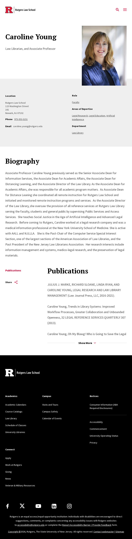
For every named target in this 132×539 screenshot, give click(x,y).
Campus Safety (50, 411)
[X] (22, 506)
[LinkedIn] (54, 506)
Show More (85, 343)
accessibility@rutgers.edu (31, 524)
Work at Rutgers (13, 464)
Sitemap (120, 531)
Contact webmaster (104, 531)
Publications (13, 270)
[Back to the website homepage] (20, 10)
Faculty (75, 102)
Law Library (78, 132)
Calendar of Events (52, 418)
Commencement (98, 428)
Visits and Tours (50, 404)
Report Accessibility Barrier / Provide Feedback (86, 524)
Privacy (93, 442)
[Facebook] (7, 506)
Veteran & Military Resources (20, 485)
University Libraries (15, 432)
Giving (8, 471)
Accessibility (96, 422)
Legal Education (97, 115)
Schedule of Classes (15, 425)
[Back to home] (28, 373)
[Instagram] (69, 506)
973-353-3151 (21, 119)
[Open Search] (117, 10)
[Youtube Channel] (38, 506)
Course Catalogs (13, 411)
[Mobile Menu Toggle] (125, 10)
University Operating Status (104, 435)
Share (8, 282)
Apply (8, 458)
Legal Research (80, 115)
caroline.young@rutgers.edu (27, 126)
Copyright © (14, 531)
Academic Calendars (15, 404)
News (8, 478)
